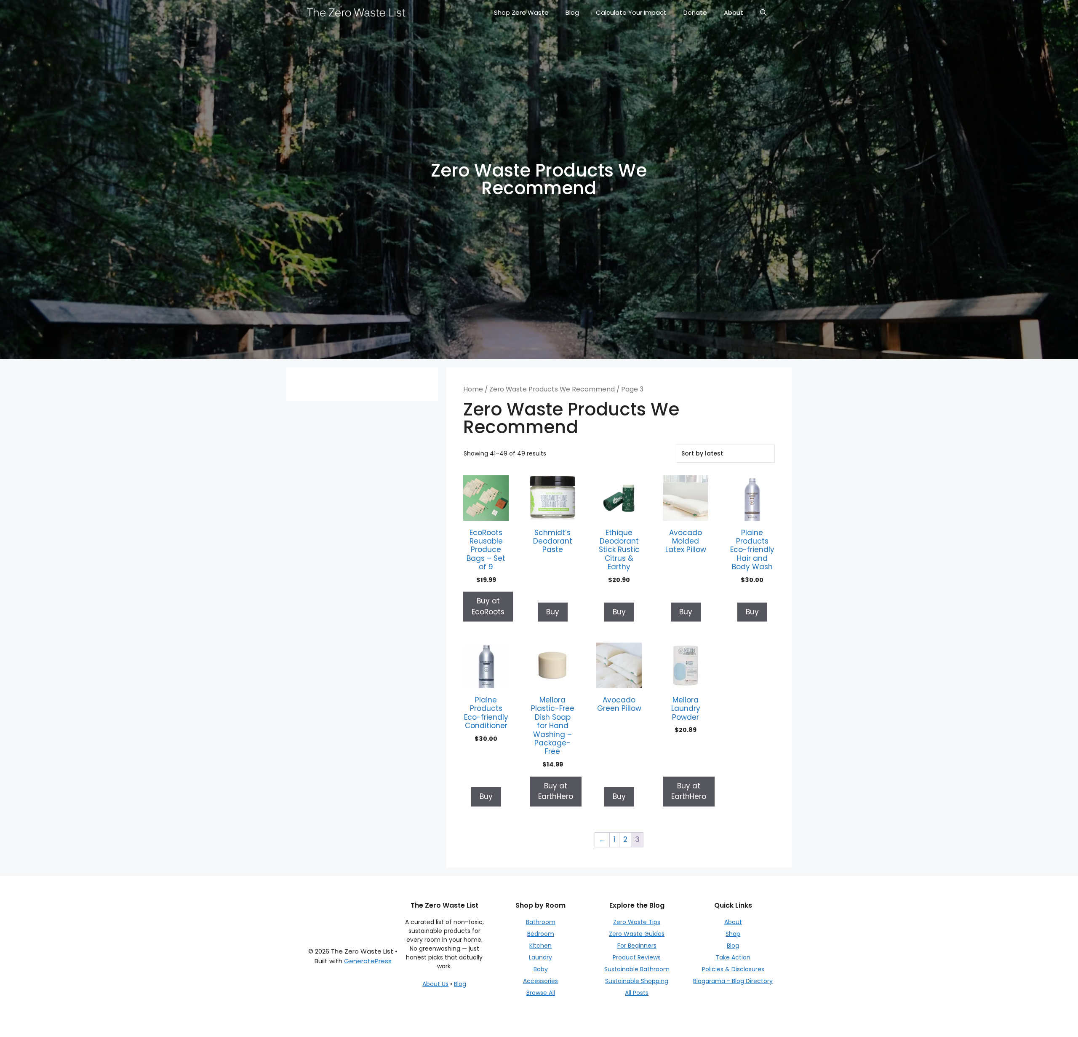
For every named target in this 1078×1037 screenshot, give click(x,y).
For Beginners (636, 945)
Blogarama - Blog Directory (733, 981)
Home (473, 389)
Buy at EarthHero (555, 791)
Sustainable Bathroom (637, 969)
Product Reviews (637, 957)
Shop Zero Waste (521, 12)
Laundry (540, 957)
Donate (695, 12)
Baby (541, 969)
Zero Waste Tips (636, 922)
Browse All (540, 993)
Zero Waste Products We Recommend (552, 389)
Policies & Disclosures (733, 969)
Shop (733, 934)
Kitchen (540, 945)
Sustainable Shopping (636, 981)
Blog (572, 12)
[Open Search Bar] (763, 12)
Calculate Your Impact (631, 12)
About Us (435, 984)
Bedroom (540, 934)
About (733, 12)
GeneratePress (368, 961)
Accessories (540, 981)
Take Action (732, 957)
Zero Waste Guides (636, 934)
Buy (552, 612)
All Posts (636, 993)
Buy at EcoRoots (488, 606)
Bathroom (540, 922)
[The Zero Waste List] (356, 12)
